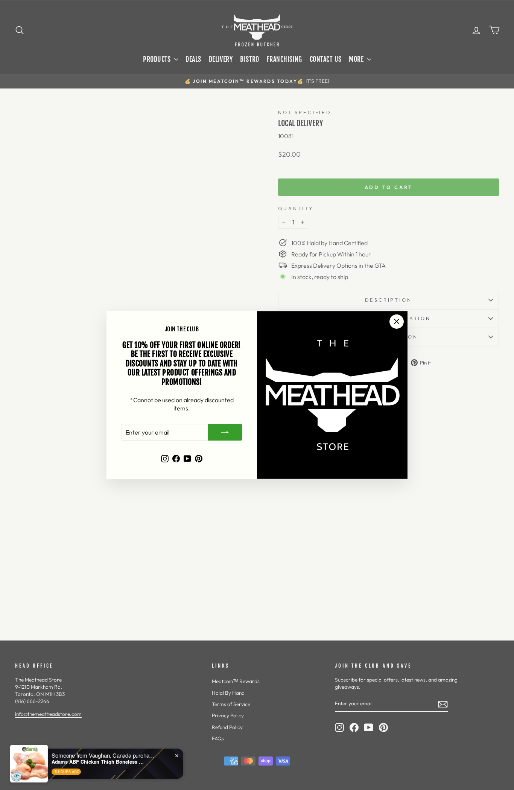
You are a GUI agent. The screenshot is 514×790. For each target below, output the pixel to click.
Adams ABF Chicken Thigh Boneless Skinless (99, 762)
